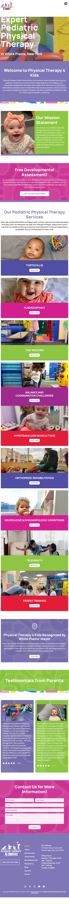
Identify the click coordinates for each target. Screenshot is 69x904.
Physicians (29, 864)
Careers (28, 871)
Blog (26, 867)
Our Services (30, 853)
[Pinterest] (44, 886)
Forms (27, 874)
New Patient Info (31, 860)
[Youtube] (39, 886)
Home (27, 846)
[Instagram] (25, 886)
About (27, 849)
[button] (65, 3)
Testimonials (30, 857)
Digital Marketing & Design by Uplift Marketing (48, 892)
